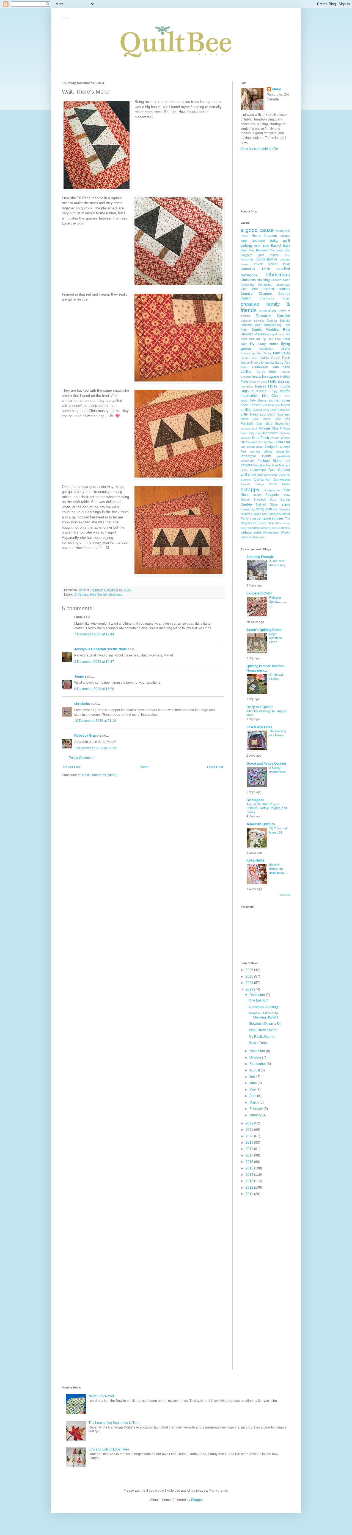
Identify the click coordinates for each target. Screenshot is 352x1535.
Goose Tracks (250, 362)
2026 (250, 970)
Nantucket (270, 433)
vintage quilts (251, 532)
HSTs (272, 386)
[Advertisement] (265, 180)
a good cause (257, 230)
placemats (115, 594)
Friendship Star (251, 353)
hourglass (247, 386)
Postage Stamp (269, 461)
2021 (250, 1130)
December (257, 995)
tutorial (285, 527)
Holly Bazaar (98, 594)
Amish (244, 235)
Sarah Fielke (279, 484)
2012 (250, 1187)
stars (286, 504)
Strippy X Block (251, 513)
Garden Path (249, 358)
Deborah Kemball (252, 320)
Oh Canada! (249, 442)
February (256, 1109)
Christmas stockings (256, 280)
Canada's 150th (255, 269)
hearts (256, 376)
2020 (250, 1136)
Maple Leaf (249, 418)
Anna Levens (264, 235)
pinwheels (283, 456)
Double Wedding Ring (271, 330)
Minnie (264, 428)
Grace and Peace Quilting (266, 763)
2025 (250, 976)
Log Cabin (268, 414)
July (252, 1077)
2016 (250, 1162)
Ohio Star (283, 442)
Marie (276, 89)
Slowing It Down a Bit (264, 1024)
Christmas (81, 594)
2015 (250, 1168)
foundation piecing (274, 348)
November (257, 1051)
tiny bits (275, 523)
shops (257, 494)
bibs (287, 250)
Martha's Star (251, 423)
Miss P (276, 428)
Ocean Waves (280, 437)
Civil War (249, 289)
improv (285, 391)
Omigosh (271, 447)
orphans (255, 451)
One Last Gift (258, 1000)
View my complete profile (259, 149)
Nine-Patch (260, 438)
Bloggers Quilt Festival (260, 255)
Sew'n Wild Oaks (259, 727)
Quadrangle (258, 470)
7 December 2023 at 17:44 (94, 634)
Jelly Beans (258, 400)
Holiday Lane (258, 381)
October (255, 1057)
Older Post (215, 767)
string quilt (264, 509)
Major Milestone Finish (275, 638)
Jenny (79, 676)
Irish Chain (271, 396)
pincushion (283, 451)
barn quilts (261, 245)
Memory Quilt (249, 428)
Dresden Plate (251, 334)
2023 (250, 989)
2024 (250, 983)
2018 (250, 1149)
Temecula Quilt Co (260, 824)
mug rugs (255, 433)
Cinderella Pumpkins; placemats (265, 284)
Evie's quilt (270, 334)
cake (286, 264)
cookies (284, 289)
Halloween (260, 367)
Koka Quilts (255, 860)
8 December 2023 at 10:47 (94, 662)
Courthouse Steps (275, 298)
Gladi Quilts (255, 800)
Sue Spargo (270, 513)
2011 (250, 1194)
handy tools (266, 372)
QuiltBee (66, 18)
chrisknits (82, 704)
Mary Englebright (277, 423)
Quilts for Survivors (272, 479)
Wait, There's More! (263, 1030)
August (255, 1070)
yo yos (260, 537)
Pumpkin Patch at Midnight (271, 465)
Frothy (267, 353)
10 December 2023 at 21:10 (95, 721)
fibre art (254, 339)
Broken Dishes (265, 264)
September (258, 1064)
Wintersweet (271, 532)
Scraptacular (272, 490)
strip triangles (281, 509)
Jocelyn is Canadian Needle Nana (100, 649)
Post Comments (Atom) (99, 775)
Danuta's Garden (273, 315)
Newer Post (72, 767)
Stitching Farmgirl (260, 557)
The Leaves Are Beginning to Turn (114, 1423)
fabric (281, 334)
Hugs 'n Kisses (253, 391)
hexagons (270, 376)
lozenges (284, 414)
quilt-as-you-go (267, 474)
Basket (276, 246)
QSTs (244, 470)
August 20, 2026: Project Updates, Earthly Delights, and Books (266, 808)
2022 (250, 1123)
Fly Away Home (264, 344)
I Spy (273, 391)
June (253, 1083)
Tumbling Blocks (270, 527)
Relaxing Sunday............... (278, 601)
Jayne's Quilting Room (264, 630)
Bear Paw (247, 250)
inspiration (249, 395)
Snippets (272, 495)
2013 (250, 1181)
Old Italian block (252, 446)
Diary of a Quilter (259, 707)
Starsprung (248, 509)
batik (286, 246)
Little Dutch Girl (280, 409)
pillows (268, 451)
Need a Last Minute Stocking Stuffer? (263, 1015)
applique (258, 241)
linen (266, 409)
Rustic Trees (258, 1043)
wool (252, 537)
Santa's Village (252, 484)
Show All (285, 895)
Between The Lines (269, 250)
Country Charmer (256, 294)
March (254, 1102)
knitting (257, 409)
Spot (273, 499)
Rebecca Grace (86, 735)
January (255, 1115)
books (260, 259)
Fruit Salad (281, 353)
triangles (253, 527)
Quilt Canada (279, 470)
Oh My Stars (266, 442)
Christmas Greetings (264, 1007)
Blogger (197, 1500)
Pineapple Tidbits (256, 456)
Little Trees (249, 414)
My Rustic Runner (262, 1037)
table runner (273, 518)
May (253, 1089)
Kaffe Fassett (250, 405)
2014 (250, 1175)
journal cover (279, 400)
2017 (250, 1155)
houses (260, 386)
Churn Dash (281, 280)
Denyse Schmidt (278, 320)
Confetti (268, 289)
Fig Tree (268, 339)
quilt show (248, 474)
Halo (275, 367)
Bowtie (272, 259)
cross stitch (267, 311)
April (253, 1096)
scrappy (250, 489)
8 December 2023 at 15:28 (94, 689)
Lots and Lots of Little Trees (109, 1449)
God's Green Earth (275, 358)
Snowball (259, 499)
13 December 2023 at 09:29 (95, 748)
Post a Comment (81, 758)
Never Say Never (101, 1396)
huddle (285, 386)
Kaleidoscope (271, 405)
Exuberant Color (259, 593)
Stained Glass (266, 504)
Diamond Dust (251, 325)
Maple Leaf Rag (276, 418)
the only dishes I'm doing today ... (278, 868)
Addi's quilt (283, 230)
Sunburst (255, 518)
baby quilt (280, 240)
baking (246, 245)
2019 (250, 1142)
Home (143, 767)
